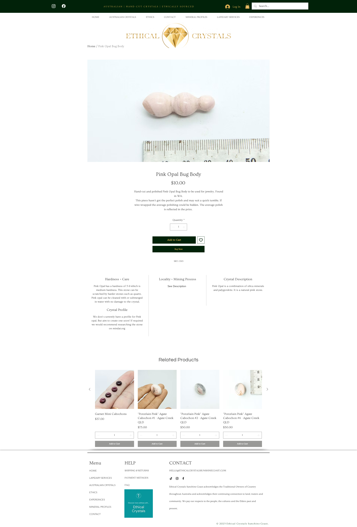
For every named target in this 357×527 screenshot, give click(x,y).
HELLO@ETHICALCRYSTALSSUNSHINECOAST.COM (197, 470)
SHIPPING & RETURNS (137, 470)
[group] (178, 408)
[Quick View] (114, 389)
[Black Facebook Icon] (183, 478)
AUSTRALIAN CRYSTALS (102, 485)
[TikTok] (171, 478)
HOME (93, 470)
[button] (247, 6)
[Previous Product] (89, 389)
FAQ (127, 485)
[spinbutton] (178, 227)
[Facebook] (63, 6)
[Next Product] (267, 389)
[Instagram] (53, 6)
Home (91, 46)
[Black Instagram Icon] (177, 478)
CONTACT (95, 514)
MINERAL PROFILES (100, 506)
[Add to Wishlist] (201, 240)
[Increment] (184, 227)
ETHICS (93, 492)
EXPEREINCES (97, 499)
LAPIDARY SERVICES (100, 477)
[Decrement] (173, 227)
